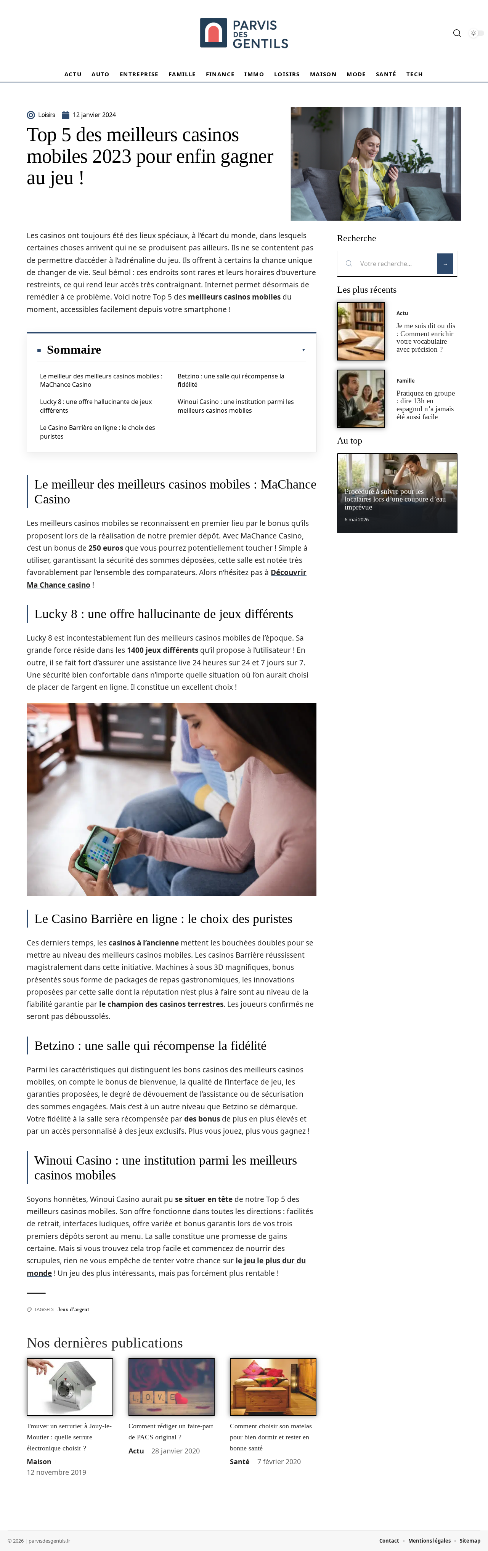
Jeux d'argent (73, 1309)
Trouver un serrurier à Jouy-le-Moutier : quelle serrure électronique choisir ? (69, 1437)
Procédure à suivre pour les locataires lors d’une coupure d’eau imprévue (395, 499)
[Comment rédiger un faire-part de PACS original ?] (172, 1387)
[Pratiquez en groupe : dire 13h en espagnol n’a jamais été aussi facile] (361, 399)
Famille (405, 380)
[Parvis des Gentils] (244, 33)
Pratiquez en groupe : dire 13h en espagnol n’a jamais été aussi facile (425, 405)
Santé (240, 1461)
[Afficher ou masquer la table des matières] (203, 349)
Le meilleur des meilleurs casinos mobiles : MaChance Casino (101, 380)
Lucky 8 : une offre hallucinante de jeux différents (96, 405)
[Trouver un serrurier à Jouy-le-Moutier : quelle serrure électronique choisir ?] (70, 1387)
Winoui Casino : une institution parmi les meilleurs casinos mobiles (236, 405)
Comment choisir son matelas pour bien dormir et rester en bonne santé (271, 1437)
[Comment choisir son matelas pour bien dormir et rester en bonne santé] (273, 1387)
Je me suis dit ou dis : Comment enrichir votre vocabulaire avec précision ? (425, 337)
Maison (39, 1461)
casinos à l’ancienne (144, 943)
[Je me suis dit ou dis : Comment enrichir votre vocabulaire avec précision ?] (361, 331)
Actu (136, 1451)
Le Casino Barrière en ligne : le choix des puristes (97, 431)
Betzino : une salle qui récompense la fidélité (231, 380)
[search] (457, 33)
